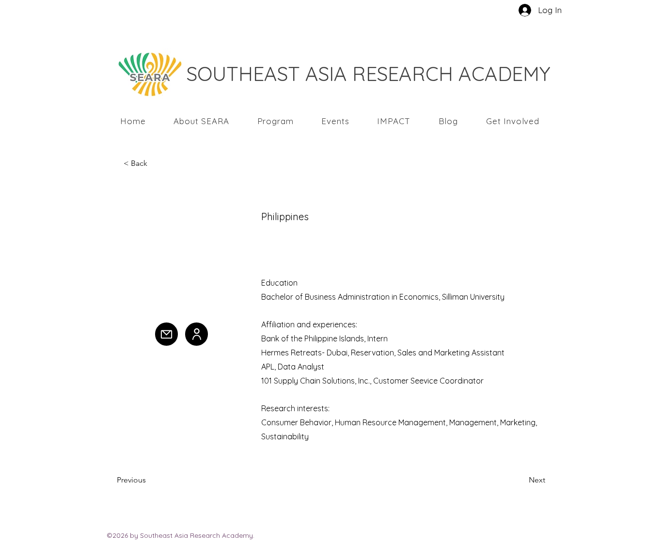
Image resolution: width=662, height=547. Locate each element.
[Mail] (166, 334)
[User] (196, 334)
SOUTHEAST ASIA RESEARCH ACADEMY (369, 73)
